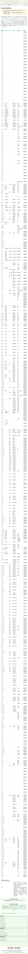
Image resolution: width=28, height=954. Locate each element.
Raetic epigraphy (12, 908)
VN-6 (2, 807)
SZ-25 (2, 549)
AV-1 (2, 181)
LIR (20, 25)
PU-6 (2, 401)
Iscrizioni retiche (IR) (20, 18)
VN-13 (2, 822)
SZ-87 (2, 718)
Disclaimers (11, 952)
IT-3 (2, 294)
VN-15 (2, 830)
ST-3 (2, 460)
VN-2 (2, 796)
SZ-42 (2, 593)
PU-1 (2, 392)
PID (26, 25)
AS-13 (2, 126)
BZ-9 (2, 205)
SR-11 (2, 449)
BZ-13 (2, 216)
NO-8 (2, 372)
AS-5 (2, 111)
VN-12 (2, 821)
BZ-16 (2, 220)
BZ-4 (2, 189)
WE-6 (2, 875)
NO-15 (2, 383)
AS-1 (2, 103)
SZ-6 (2, 496)
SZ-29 (2, 562)
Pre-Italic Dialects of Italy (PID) (8, 18)
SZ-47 (2, 618)
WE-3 (2, 865)
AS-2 (2, 105)
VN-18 (2, 834)
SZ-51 (2, 624)
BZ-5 (2, 190)
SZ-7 (2, 497)
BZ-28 (2, 245)
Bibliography (5, 880)
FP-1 (2, 266)
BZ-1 (2, 184)
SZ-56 (2, 632)
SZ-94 (2, 747)
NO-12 (2, 378)
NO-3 (2, 364)
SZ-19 (2, 534)
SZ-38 (2, 582)
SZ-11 (2, 517)
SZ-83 (2, 711)
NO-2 (2, 362)
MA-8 (2, 318)
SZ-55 (2, 630)
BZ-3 (2, 187)
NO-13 (2, 380)
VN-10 (2, 817)
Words (2, 921)
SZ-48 (2, 619)
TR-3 (2, 762)
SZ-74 (2, 688)
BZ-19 (2, 225)
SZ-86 (2, 717)
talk (4, 11)
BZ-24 (2, 234)
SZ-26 (2, 552)
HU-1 (2, 267)
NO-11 (2, 376)
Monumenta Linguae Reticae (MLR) (19, 19)
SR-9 (2, 446)
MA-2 (2, 307)
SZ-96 (2, 750)
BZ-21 (2, 228)
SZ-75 (2, 689)
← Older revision (8, 12)
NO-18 (2, 387)
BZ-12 (2, 214)
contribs (7, 11)
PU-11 (2, 409)
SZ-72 (2, 680)
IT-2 (2, 293)
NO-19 (2, 389)
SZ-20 (2, 535)
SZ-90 (2, 727)
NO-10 (2, 375)
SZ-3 (2, 482)
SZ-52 (2, 626)
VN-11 (2, 819)
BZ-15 (2, 219)
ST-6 (2, 464)
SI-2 (2, 417)
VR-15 (2, 858)
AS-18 (2, 144)
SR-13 (2, 452)
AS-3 (2, 106)
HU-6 (2, 287)
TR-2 (2, 760)
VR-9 (2, 848)
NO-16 (2, 384)
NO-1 (2, 361)
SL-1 (2, 418)
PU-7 (2, 403)
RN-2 (2, 412)
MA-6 (2, 314)
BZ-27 (2, 243)
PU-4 (2, 398)
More (9, 4)
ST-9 (2, 469)
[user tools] (25, 1)
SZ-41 (2, 591)
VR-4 (2, 842)
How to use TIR (4, 929)
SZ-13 (2, 520)
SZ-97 (2, 751)
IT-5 (2, 298)
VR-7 (2, 845)
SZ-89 (2, 726)
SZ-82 (2, 709)
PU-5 (2, 400)
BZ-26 (2, 242)
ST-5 (2, 463)
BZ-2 (2, 186)
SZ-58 (2, 639)
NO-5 (2, 367)
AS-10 (2, 120)
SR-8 (2, 444)
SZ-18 (2, 532)
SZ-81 (2, 707)
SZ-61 (2, 651)
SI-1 (2, 415)
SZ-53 (2, 627)
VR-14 (2, 856)
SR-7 (2, 443)
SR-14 (2, 453)
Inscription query (4, 933)
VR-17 (2, 861)
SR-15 (2, 455)
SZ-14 (2, 521)
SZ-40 (2, 590)
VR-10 (2, 850)
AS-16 (2, 136)
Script (20, 908)
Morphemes (3, 922)
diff (4, 12)
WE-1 (2, 862)
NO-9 (2, 373)
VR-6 (2, 844)
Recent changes (4, 937)
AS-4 (2, 109)
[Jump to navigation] (2, 1)
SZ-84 (2, 712)
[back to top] (14, 943)
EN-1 (2, 263)
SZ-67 (2, 668)
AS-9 (2, 117)
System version (4, 940)
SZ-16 (2, 529)
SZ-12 (2, 518)
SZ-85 (2, 714)
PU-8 (2, 404)
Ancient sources (5, 905)
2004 (15, 22)
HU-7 (2, 288)
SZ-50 (2, 623)
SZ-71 (2, 679)
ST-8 (2, 467)
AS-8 (2, 115)
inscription (12, 16)
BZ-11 (2, 213)
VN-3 (2, 798)
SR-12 (2, 450)
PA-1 (2, 390)
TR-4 (2, 763)
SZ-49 (2, 621)
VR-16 (2, 859)
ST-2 (2, 458)
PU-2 (2, 394)
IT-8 (2, 302)
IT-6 (2, 299)
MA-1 (2, 305)
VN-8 (2, 814)
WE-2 (2, 864)
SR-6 (2, 441)
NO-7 (2, 370)
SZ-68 (2, 670)
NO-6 (2, 369)
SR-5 (2, 439)
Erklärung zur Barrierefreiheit (19, 952)
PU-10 (2, 407)
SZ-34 (2, 571)
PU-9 (2, 406)
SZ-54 (2, 629)
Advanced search (4, 935)
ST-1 (2, 457)
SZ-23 (2, 544)
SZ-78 (2, 698)
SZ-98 (2, 753)
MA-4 (2, 310)
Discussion (5, 5)
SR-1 (2, 429)
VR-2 (2, 839)
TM (24, 30)
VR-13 (2, 855)
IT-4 (2, 296)
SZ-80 (2, 706)
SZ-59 (2, 641)
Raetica (17, 908)
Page (2, 5)
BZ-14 (2, 217)
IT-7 (2, 301)
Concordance (8, 913)
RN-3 (2, 414)
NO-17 (2, 386)
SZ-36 (2, 575)
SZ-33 (2, 570)
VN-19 (2, 836)
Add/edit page (3, 939)
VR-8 (2, 847)
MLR (23, 25)
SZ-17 (2, 531)
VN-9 (2, 816)
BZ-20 (2, 227)
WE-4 (2, 867)
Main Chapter (14, 913)
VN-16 (2, 831)
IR (17, 25)
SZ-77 (2, 697)
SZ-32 (2, 568)
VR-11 (2, 851)
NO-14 (2, 381)
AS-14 (2, 129)
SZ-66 (2, 667)
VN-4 (2, 799)
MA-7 (2, 316)
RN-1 (2, 411)
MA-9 (2, 319)
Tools (25, 5)
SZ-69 (2, 671)
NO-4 (2, 366)
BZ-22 (2, 231)
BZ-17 (2, 222)
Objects (2, 918)
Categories (3, 913)
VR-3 (2, 841)
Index (9, 906)
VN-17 (2, 833)
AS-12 (2, 124)
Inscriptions (3, 920)
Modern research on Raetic (16, 906)
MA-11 (2, 324)
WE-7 (2, 876)
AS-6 (2, 112)
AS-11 (2, 123)
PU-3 (2, 395)
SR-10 (2, 447)
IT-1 (2, 290)
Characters (3, 924)
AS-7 (2, 114)
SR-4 (2, 438)
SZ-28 (2, 559)
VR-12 (2, 853)
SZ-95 (2, 748)
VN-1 (2, 795)
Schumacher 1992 (9, 22)
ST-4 (2, 461)
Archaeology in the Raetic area (14, 905)
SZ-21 (2, 537)
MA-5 (2, 313)
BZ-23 (2, 233)
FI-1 (2, 264)
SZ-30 (2, 565)
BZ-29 (2, 246)
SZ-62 (2, 653)
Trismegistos (4, 26)
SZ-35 (2, 573)
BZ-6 (2, 192)
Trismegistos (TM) (7, 21)
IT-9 (2, 304)
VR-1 (2, 837)
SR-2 (2, 430)
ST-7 (2, 466)
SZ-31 (2, 567)
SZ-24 (2, 547)
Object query (3, 932)
